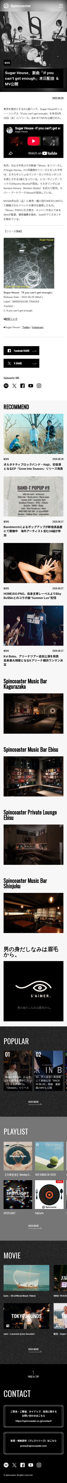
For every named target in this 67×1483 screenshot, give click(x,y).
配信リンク (11, 319)
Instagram (37, 327)
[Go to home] (17, 5)
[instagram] (39, 387)
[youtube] (31, 387)
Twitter (26, 327)
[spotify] (6, 387)
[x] (14, 387)
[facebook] (22, 387)
